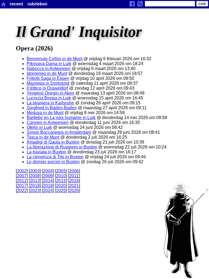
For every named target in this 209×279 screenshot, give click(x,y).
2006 (74, 171)
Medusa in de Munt (45, 112)
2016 (74, 180)
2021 (74, 185)
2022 (22, 190)
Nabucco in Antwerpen (48, 68)
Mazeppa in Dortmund (48, 83)
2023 (35, 190)
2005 (61, 171)
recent (16, 4)
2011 (74, 176)
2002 (22, 171)
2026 (74, 190)
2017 (22, 185)
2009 (48, 176)
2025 (61, 190)
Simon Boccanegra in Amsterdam (59, 132)
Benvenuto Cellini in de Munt (54, 58)
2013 (35, 180)
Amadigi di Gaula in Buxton (53, 142)
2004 (48, 171)
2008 (35, 176)
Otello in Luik (39, 127)
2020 (61, 185)
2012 (22, 180)
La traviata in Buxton (46, 152)
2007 (22, 176)
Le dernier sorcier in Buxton (53, 161)
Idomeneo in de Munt (47, 73)
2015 (61, 180)
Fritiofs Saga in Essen (48, 78)
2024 (48, 190)
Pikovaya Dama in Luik (49, 63)
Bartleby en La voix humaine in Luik (61, 117)
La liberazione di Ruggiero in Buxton (62, 147)
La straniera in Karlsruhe (50, 103)
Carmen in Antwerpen (48, 122)
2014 (48, 180)
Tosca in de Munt (43, 137)
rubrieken (37, 4)
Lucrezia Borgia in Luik (49, 98)
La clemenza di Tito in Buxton (55, 156)
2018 (35, 185)
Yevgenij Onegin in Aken (50, 93)
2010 (61, 176)
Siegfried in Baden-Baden (52, 107)
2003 (35, 171)
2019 (48, 185)
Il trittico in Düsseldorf (47, 88)
